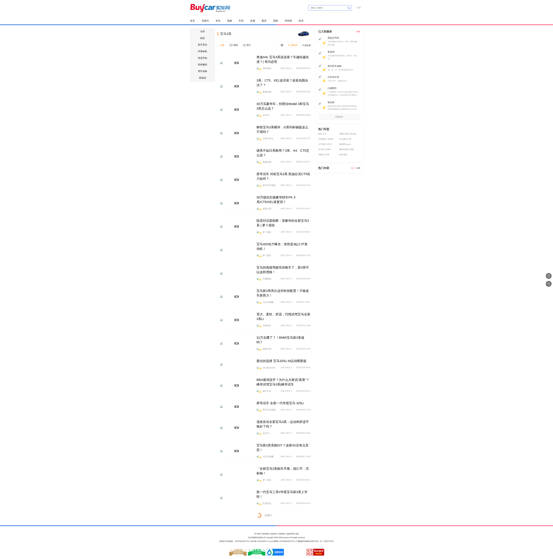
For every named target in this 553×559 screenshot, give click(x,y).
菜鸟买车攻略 (334, 66)
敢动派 (331, 102)
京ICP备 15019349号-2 (259, 541)
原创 (297, 534)
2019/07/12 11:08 (303, 325)
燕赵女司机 (333, 38)
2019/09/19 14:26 (303, 255)
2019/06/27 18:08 (303, 456)
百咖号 (205, 20)
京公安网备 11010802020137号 (282, 541)
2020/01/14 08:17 (303, 162)
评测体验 (202, 51)
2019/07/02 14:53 (303, 410)
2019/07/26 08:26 (303, 279)
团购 (275, 20)
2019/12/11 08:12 (303, 209)
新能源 (202, 78)
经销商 (288, 20)
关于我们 (257, 534)
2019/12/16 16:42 (303, 185)
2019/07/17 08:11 (303, 302)
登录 (359, 7)
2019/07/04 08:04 (303, 367)
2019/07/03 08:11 (303, 391)
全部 (202, 31)
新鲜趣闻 (202, 64)
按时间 (293, 45)
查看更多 (339, 117)
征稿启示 (274, 534)
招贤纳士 (282, 534)
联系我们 (266, 534)
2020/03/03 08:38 (303, 115)
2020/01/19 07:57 (303, 138)
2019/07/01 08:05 (303, 433)
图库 (264, 20)
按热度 (307, 45)
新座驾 (331, 52)
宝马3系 (225, 34)
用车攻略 (202, 71)
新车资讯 (202, 44)
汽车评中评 (333, 77)
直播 (252, 20)
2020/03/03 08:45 (303, 92)
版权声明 (290, 534)
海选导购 (202, 58)
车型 (241, 20)
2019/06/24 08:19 (303, 503)
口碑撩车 (332, 88)
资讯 (218, 20)
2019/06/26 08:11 (303, 480)
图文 (249, 45)
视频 (229, 20)
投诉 (301, 20)
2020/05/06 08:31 (303, 68)
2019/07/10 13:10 (303, 349)
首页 (192, 20)
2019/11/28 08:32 (303, 232)
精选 (202, 38)
